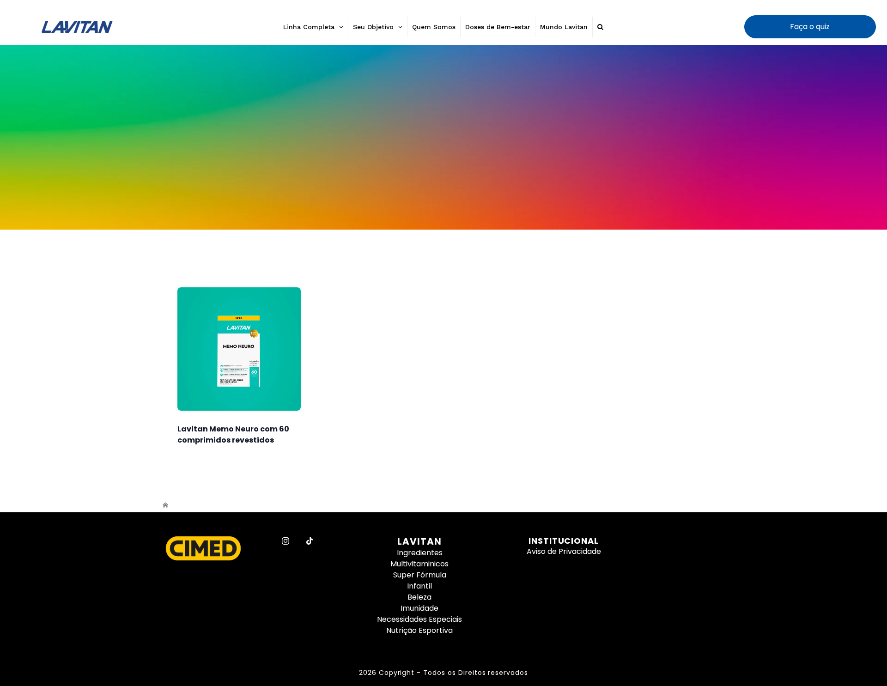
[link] (443, 137)
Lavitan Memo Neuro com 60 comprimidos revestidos (233, 434)
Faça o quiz (810, 26)
